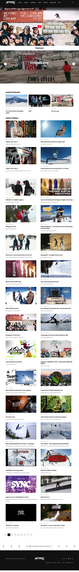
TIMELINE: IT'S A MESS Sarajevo (15, 200)
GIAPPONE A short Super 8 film (14, 470)
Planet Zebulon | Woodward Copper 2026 (53, 142)
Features (26, 2)
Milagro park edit (11, 226)
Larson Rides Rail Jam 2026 (14, 362)
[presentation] (5, 63)
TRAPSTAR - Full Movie (12, 525)
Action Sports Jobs (69, 562)
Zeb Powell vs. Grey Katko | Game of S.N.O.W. (19, 255)
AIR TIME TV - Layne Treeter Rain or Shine (53, 525)
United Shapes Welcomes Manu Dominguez (53, 417)
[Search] (72, 2)
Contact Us (54, 562)
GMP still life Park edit (12, 308)
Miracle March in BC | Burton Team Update (18, 390)
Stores (39, 2)
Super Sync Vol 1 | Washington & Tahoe (17, 497)
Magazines (33, 2)
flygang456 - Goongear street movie (52, 255)
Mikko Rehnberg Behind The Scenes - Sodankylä (20, 444)
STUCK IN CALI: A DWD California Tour (52, 390)
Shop (59, 2)
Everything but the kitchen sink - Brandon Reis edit (56, 308)
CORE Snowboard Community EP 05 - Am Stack (55, 168)
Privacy (59, 562)
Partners (45, 2)
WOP (30, 111)
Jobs (63, 562)
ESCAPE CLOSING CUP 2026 (48, 470)
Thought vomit (42, 63)
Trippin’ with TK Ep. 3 (12, 142)
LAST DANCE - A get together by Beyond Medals (55, 444)
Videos (20, 2)
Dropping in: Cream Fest (13, 335)
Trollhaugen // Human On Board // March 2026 (54, 335)
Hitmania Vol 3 (45, 497)
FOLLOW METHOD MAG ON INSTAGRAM (40, 546)
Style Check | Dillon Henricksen (50, 282)
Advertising (48, 562)
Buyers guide (53, 2)
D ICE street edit (10, 417)
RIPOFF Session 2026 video (13, 282)
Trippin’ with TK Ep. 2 (12, 168)
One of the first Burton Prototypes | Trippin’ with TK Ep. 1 (57, 200)
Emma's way (55, 111)
